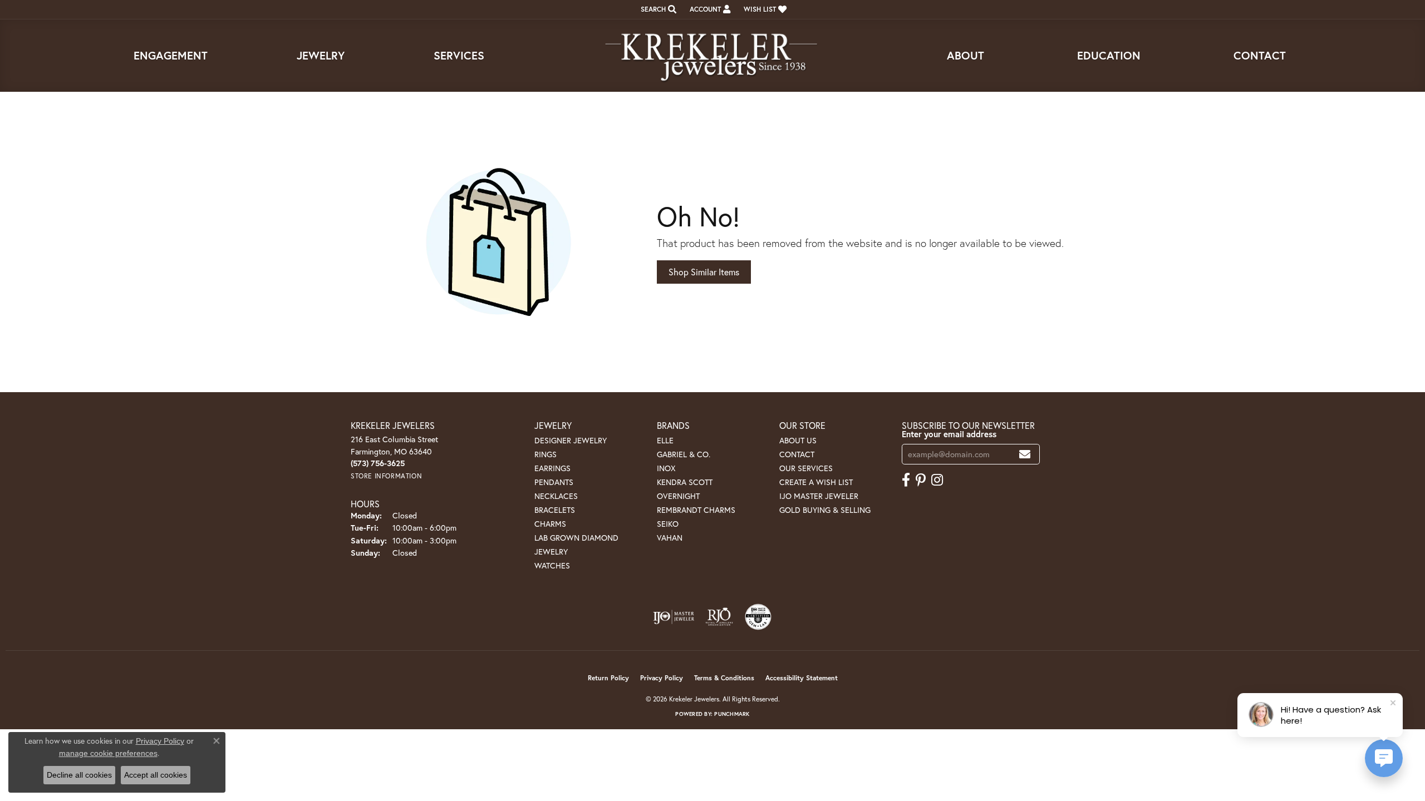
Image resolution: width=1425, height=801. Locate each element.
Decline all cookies (79, 774)
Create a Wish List (816, 482)
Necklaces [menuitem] (556, 496)
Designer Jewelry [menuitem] (570, 440)
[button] (657, 9)
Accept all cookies (155, 774)
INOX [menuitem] (666, 468)
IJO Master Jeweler (818, 496)
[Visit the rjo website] (719, 617)
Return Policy (608, 678)
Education (1109, 55)
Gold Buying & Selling (825, 510)
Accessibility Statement (801, 678)
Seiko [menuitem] (668, 523)
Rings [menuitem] (545, 454)
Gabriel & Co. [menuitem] (683, 454)
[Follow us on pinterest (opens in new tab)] (921, 480)
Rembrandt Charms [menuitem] (696, 510)
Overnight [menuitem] (678, 496)
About (965, 55)
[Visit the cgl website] (758, 617)
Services (459, 55)
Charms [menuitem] (550, 523)
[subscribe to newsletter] (1024, 454)
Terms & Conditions (724, 678)
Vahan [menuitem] (669, 537)
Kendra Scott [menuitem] (684, 482)
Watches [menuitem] (552, 565)
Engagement (171, 55)
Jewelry (321, 55)
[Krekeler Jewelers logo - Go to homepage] (712, 55)
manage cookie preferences (108, 753)
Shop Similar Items (704, 272)
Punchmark (731, 714)
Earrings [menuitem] (552, 468)
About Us (798, 440)
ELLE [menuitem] (665, 440)
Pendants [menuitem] (553, 482)
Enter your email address (949, 433)
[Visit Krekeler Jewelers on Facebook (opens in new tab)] (906, 480)
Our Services (806, 468)
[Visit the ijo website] (674, 617)
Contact (1260, 55)
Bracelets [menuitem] (554, 510)
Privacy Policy (661, 678)
